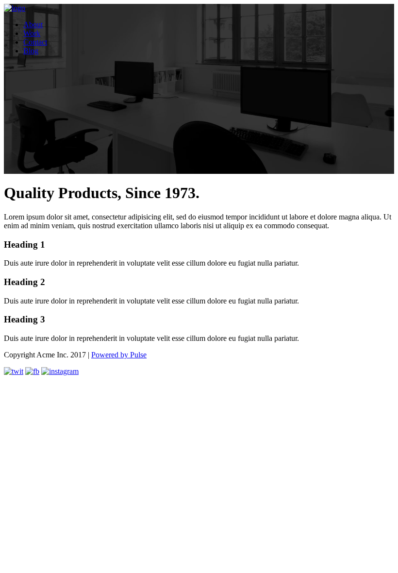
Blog (30, 51)
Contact (35, 42)
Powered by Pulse (119, 355)
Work (31, 33)
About (33, 24)
